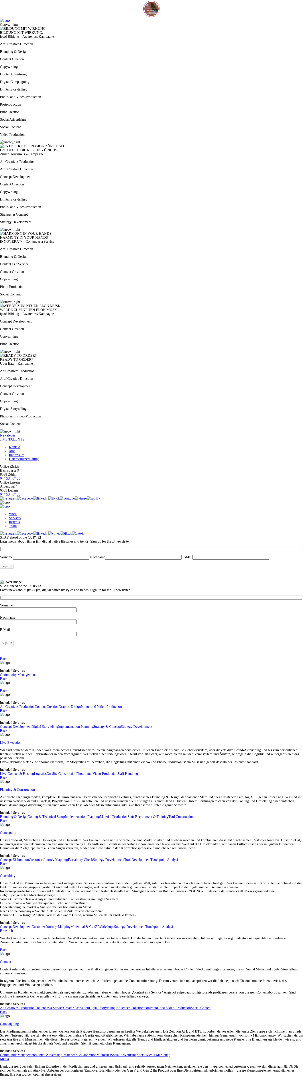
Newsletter (7, 435)
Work (13, 514)
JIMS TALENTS (12, 439)
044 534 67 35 (10, 478)
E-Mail (187, 557)
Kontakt (14, 447)
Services (15, 518)
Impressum (16, 455)
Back (3, 659)
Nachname (97, 557)
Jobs (12, 451)
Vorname (6, 557)
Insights (14, 522)
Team (13, 526)
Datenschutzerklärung (24, 459)
